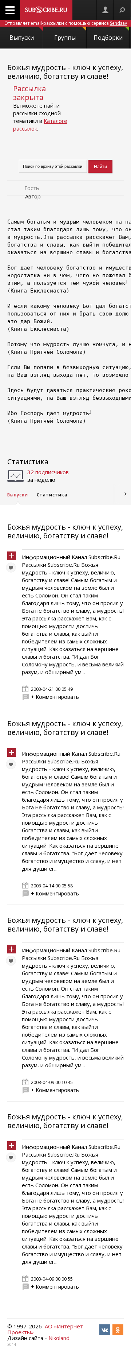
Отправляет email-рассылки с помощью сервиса (65, 23)
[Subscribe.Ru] (46, 10)
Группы (65, 38)
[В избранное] (12, 569)
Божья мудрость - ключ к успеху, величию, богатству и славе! (65, 71)
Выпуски (21, 38)
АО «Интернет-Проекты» (46, 1329)
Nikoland (59, 1338)
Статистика (27, 461)
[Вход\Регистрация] (105, 10)
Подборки (108, 38)
